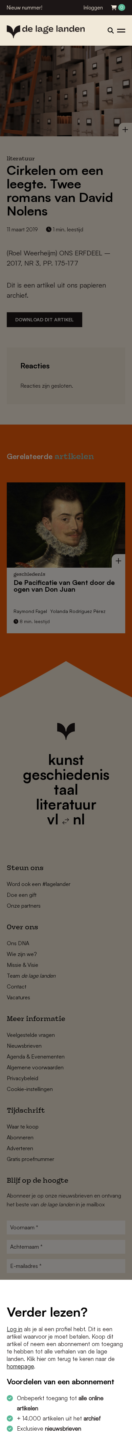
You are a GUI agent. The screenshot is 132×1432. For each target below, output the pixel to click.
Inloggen (93, 7)
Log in (14, 1329)
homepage (20, 1366)
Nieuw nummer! (24, 7)
